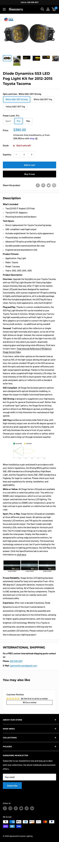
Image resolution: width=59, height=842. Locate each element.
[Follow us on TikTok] (27, 808)
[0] (54, 9)
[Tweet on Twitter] (49, 185)
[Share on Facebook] (38, 185)
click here (21, 554)
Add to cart (29, 165)
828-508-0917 (16, 661)
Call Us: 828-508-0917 (29, 2)
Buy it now (29, 174)
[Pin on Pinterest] (43, 185)
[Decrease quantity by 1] (16, 154)
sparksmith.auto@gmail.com (23, 665)
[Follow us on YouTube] (21, 808)
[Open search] (42, 9)
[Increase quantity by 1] (32, 154)
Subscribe (12, 785)
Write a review (29, 702)
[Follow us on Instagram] (10, 808)
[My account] (48, 9)
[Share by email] (54, 185)
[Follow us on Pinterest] (16, 808)
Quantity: (7, 154)
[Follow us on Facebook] (5, 808)
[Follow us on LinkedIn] (32, 808)
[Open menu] (4, 9)
